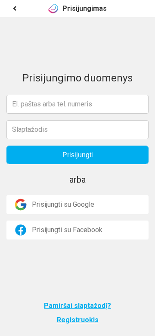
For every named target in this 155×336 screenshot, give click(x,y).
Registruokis (78, 320)
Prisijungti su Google (63, 204)
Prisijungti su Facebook (67, 230)
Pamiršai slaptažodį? (77, 306)
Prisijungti (77, 155)
